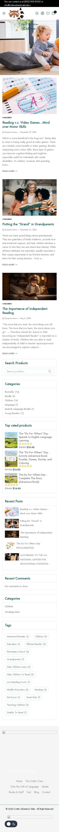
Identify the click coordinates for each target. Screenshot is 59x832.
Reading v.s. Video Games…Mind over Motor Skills (26, 124)
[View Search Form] (37, 13)
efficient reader (36, 644)
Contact (46, 792)
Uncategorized (12, 612)
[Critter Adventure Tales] (16, 13)
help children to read (20, 674)
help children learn (18, 667)
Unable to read (17, 712)
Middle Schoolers (17, 689)
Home (19, 781)
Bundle (8, 396)
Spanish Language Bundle (18, 409)
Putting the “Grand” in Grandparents (28, 224)
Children (6, 117)
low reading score (18, 682)
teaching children (18, 705)
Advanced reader (18, 636)
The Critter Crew (34, 781)
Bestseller (9, 392)
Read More (9, 171)
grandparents (15, 659)
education (13, 644)
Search (50, 372)
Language (10, 404)
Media (45, 786)
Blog (36, 792)
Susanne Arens (11, 132)
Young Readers (12, 413)
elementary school (18, 651)
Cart (29, 792)
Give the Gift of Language (25, 786)
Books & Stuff (16, 792)
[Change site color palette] (11, 824)
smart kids (33, 697)
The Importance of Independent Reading (24, 311)
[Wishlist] (48, 13)
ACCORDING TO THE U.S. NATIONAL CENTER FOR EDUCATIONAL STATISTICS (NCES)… (34, 560)
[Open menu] (4, 13)
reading (41, 689)
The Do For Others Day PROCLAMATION (28, 546)
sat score (13, 697)
